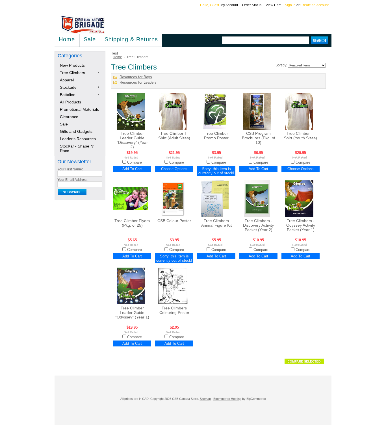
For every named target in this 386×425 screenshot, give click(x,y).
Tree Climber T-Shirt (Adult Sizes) (174, 135)
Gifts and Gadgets (76, 131)
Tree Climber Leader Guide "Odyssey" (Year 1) (132, 312)
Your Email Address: (72, 179)
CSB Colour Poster (174, 220)
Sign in (290, 5)
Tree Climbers (71, 72)
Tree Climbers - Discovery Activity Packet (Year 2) (258, 225)
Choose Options (174, 169)
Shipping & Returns (131, 39)
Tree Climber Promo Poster (216, 135)
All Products (70, 102)
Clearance (69, 116)
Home (117, 57)
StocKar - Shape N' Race (77, 148)
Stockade (67, 87)
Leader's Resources (78, 138)
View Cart (273, 5)
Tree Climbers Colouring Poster (174, 310)
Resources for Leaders (138, 82)
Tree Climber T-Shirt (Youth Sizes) (300, 135)
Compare (134, 162)
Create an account (314, 5)
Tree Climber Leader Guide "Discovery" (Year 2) (132, 140)
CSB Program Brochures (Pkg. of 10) (258, 138)
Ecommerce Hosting (227, 398)
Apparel (67, 80)
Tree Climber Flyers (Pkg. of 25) (132, 222)
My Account (229, 5)
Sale (90, 39)
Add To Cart (132, 169)
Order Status (251, 5)
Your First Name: (70, 169)
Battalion (66, 94)
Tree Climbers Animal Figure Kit (216, 222)
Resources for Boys (136, 77)
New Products (72, 65)
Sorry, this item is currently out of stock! (216, 171)
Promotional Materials (79, 109)
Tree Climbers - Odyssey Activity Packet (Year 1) (300, 225)
